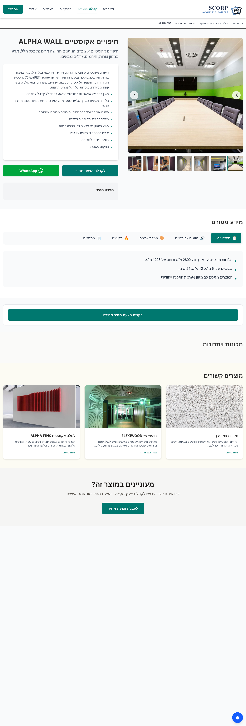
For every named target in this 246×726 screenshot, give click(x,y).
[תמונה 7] (133, 163)
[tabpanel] (123, 270)
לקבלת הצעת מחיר (90, 170)
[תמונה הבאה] (134, 95)
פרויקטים (65, 9)
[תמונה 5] (167, 163)
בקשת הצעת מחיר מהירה (123, 315)
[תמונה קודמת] (236, 95)
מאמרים (48, 9)
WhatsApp (28, 170)
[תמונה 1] (235, 163)
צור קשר (13, 9)
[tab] (226, 238)
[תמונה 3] (201, 163)
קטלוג (226, 23)
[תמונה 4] (184, 163)
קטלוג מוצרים (87, 9)
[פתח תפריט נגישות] (237, 717)
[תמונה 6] (150, 163)
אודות (33, 9)
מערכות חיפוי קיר (209, 23)
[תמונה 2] (218, 163)
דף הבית (108, 9)
